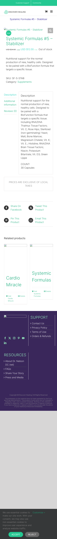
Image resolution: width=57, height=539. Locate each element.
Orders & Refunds (41, 336)
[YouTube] (23, 338)
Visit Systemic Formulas (37, 293)
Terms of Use (39, 331)
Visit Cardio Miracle (11, 298)
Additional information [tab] (10, 103)
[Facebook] (5, 338)
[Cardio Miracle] (15, 258)
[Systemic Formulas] (41, 255)
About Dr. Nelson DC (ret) (14, 363)
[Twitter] (9, 338)
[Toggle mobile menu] (51, 11)
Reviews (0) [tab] (10, 111)
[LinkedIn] (5, 343)
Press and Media (14, 377)
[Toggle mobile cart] (46, 11)
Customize (38, 512)
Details (22, 296)
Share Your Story (14, 373)
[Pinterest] (18, 338)
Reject (32, 534)
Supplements (24, 81)
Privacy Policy (39, 327)
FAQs (8, 369)
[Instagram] (14, 338)
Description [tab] (10, 94)
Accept (16, 534)
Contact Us (38, 323)
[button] (50, 30)
